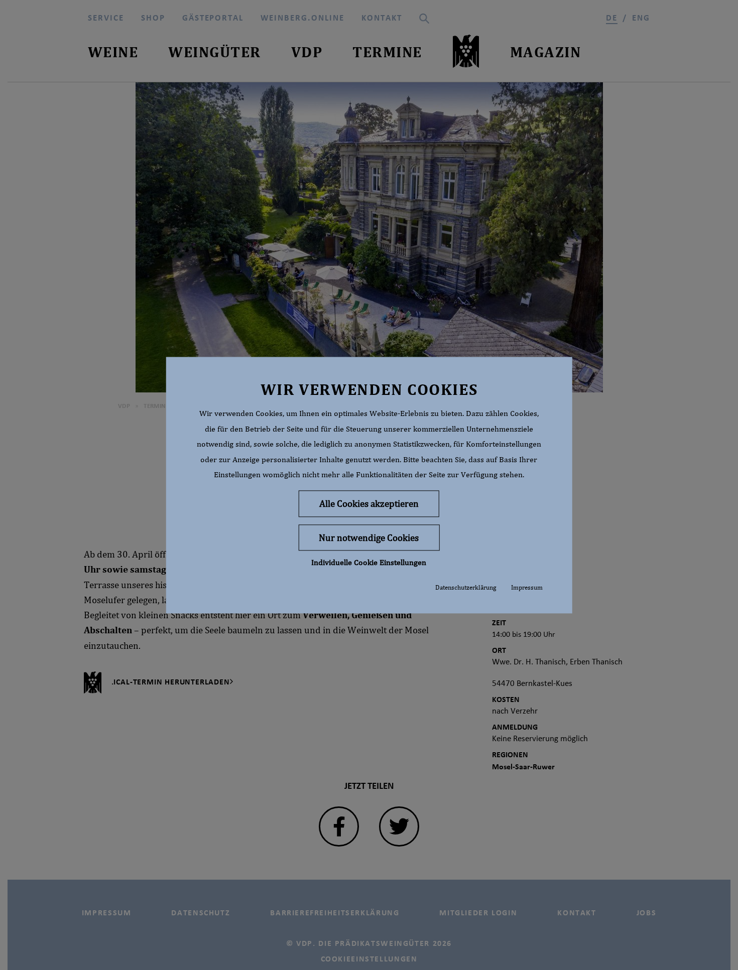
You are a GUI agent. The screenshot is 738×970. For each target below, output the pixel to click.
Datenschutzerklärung (465, 588)
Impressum (527, 588)
